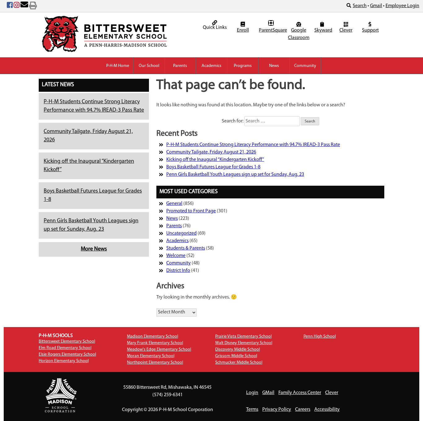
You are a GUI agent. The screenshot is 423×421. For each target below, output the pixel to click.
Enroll (243, 30)
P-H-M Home (117, 66)
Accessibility (327, 409)
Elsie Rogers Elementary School (67, 354)
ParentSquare (272, 30)
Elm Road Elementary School (65, 348)
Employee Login (402, 5)
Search (360, 5)
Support (370, 30)
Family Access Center (299, 392)
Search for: (232, 121)
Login (252, 392)
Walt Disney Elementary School (243, 343)
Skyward (322, 30)
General (174, 203)
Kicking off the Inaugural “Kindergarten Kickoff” (215, 159)
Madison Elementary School (152, 336)
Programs (243, 66)
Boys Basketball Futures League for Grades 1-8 (213, 167)
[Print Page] (33, 6)
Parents (180, 66)
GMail (268, 392)
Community (305, 66)
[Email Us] (24, 6)
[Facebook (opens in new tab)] (10, 6)
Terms (252, 409)
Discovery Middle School (237, 349)
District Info (178, 270)
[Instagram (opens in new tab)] (17, 6)
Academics (211, 66)
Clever (345, 30)
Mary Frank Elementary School (155, 343)
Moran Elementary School (150, 356)
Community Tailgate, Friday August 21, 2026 (211, 152)
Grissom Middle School (236, 356)
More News (94, 249)
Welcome (175, 255)
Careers (302, 409)
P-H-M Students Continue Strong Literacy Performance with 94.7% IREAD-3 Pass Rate (253, 144)
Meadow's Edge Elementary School (159, 349)
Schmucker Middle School (238, 362)
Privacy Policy (276, 409)
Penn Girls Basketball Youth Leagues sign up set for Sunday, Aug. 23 (235, 174)
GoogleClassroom (298, 34)
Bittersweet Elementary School (67, 341)
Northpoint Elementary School (155, 362)
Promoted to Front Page (191, 211)
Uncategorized (181, 233)
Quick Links (215, 27)
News (274, 66)
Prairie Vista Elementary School (243, 336)
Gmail (376, 5)
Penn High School (319, 336)
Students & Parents (185, 248)
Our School (149, 66)
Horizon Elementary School (64, 361)
